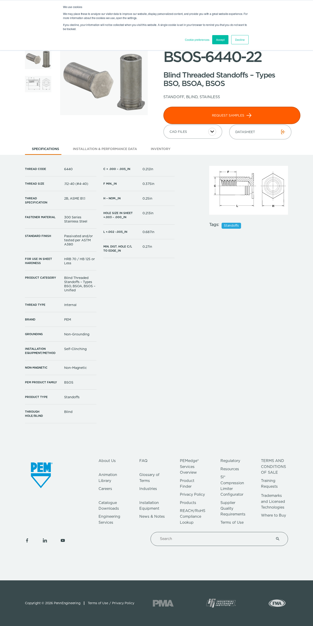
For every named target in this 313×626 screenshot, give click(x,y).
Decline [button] (240, 40)
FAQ (143, 461)
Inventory (160, 149)
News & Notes (152, 516)
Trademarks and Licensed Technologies (273, 501)
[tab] (45, 150)
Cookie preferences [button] (197, 40)
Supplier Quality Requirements (232, 509)
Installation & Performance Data (105, 149)
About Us (107, 461)
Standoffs (231, 226)
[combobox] (213, 538)
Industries (148, 489)
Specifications (45, 149)
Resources (229, 469)
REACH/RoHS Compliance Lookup (192, 517)
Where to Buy (273, 515)
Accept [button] (220, 40)
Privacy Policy (192, 494)
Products (188, 503)
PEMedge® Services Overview (189, 467)
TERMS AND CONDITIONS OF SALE (273, 467)
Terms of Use (232, 522)
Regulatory (230, 461)
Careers (105, 489)
